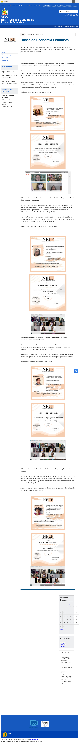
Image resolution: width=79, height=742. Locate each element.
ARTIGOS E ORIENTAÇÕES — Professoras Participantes (9, 77)
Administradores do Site (71, 26)
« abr (61, 629)
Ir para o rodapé (35, 5)
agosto (70, 604)
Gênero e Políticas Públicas (7, 103)
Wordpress (34, 739)
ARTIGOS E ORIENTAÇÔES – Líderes (9, 72)
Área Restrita (58, 26)
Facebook (63, 645)
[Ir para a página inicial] (22, 34)
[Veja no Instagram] (74, 15)
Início (3, 52)
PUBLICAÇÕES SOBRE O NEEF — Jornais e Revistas (9, 82)
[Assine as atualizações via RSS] (77, 15)
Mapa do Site (67, 5)
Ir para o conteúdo (6, 5)
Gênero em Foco (7, 106)
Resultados (5, 57)
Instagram (63, 643)
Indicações (5, 60)
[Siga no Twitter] (68, 15)
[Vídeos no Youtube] (71, 15)
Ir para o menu (16, 5)
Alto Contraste (58, 5)
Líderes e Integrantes (8, 55)
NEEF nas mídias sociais (9, 100)
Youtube (62, 646)
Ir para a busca (25, 5)
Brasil (6, 1)
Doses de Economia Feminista (8, 96)
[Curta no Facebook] (65, 15)
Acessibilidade (48, 5)
